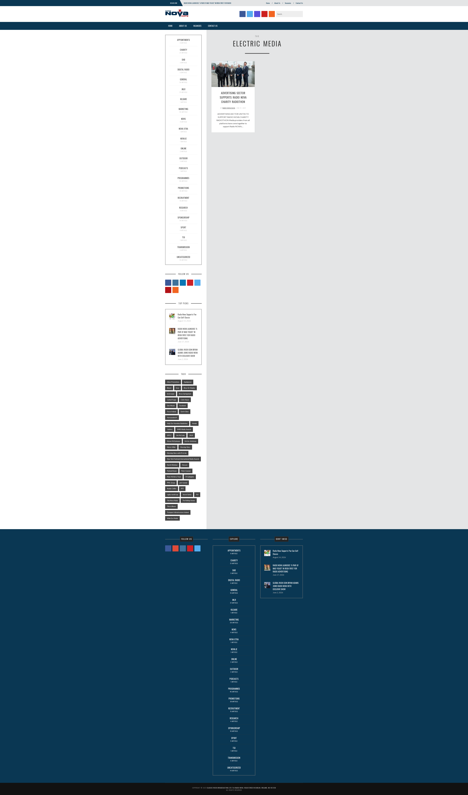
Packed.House (172, 471)
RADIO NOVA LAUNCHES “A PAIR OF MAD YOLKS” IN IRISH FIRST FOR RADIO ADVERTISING (187, 333)
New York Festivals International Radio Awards (183, 459)
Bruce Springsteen (185, 394)
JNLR (191, 435)
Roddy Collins (171, 488)
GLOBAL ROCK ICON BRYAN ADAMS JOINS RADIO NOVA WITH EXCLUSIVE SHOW (188, 352)
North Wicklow (172, 465)
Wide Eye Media (172, 518)
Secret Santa (187, 494)
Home (268, 3)
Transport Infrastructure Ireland (178, 512)
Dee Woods (171, 406)
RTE (182, 488)
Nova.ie (184, 465)
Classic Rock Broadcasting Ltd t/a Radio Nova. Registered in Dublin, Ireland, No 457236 (241, 788)
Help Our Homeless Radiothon (177, 423)
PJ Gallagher (189, 477)
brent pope (170, 394)
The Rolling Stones (188, 500)
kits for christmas (190, 441)
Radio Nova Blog (229, 108)
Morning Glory (185, 447)
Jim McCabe (180, 435)
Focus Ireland (171, 411)
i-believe (169, 429)
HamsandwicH (172, 417)
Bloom (169, 388)
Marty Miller (171, 447)
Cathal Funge (171, 400)
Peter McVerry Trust (174, 477)
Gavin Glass (185, 411)
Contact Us (299, 3)
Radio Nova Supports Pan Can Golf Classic (187, 316)
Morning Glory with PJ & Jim (177, 453)
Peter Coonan (186, 471)
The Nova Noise (172, 500)
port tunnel (183, 483)
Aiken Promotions (173, 382)
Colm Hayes (185, 400)
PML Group (171, 483)
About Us (277, 3)
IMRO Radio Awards (184, 429)
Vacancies (288, 3)
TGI (197, 494)
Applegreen (187, 382)
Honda (194, 423)
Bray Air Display (189, 388)
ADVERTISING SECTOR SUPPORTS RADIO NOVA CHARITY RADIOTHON (233, 97)
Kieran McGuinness (173, 441)
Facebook (182, 406)
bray (177, 388)
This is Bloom (171, 506)
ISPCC (169, 435)
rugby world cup (172, 494)
